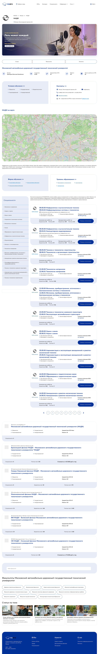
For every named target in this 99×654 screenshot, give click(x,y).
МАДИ (27, 15)
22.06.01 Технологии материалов (52, 271)
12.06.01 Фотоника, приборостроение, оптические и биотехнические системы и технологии (59, 294)
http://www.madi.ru (63, 95)
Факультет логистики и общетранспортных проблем (71, 592)
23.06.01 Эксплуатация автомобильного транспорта (59, 314)
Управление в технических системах (13, 219)
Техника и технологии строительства (13, 277)
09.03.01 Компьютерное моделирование (55, 231)
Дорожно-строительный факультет (12, 587)
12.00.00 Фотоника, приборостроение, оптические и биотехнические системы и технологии (59, 289)
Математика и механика (10, 223)
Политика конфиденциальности (85, 641)
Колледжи (44, 4)
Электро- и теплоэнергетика (11, 244)
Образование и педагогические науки (14, 232)
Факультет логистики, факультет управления (43, 592)
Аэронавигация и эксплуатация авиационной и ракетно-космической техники (16, 273)
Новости (58, 637)
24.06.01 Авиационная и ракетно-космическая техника (61, 395)
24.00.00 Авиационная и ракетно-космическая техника (61, 393)
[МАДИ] (49, 138)
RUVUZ (15, 15)
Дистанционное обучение (61, 643)
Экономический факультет (32, 587)
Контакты (80, 643)
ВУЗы (38, 4)
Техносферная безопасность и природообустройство (12, 263)
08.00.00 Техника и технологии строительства (57, 250)
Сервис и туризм (9, 211)
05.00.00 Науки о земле (48, 331)
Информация (63, 4)
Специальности (53, 4)
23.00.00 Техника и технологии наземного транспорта (60, 312)
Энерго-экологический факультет (52, 587)
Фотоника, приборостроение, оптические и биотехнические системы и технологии (15, 253)
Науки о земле (8, 215)
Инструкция (57, 645)
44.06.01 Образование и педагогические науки (57, 376)
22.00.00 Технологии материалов (52, 269)
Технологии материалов (10, 248)
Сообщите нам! (85, 98)
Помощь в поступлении (85, 221)
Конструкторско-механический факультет (50, 596)
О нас (71, 4)
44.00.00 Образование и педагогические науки (57, 374)
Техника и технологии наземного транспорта (15, 268)
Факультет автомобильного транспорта (74, 587)
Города (33, 643)
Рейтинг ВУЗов (35, 641)
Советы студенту (59, 641)
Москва (21, 15)
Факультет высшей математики (27, 596)
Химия (6, 227)
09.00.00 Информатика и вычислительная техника (59, 208)
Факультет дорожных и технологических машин (15, 592)
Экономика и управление (11, 207)
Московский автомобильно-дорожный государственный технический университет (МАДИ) (47, 426)
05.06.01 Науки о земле (48, 333)
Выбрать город (21, 4)
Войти (93, 4)
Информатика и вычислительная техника (15, 236)
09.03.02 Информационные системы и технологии (59, 210)
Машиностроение (9, 240)
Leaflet (95, 160)
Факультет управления (9, 596)
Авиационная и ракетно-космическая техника (16, 258)
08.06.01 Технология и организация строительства (59, 252)
